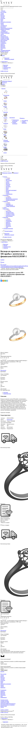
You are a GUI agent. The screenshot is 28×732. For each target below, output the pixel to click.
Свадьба (13, 265)
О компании (3, 690)
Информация (4, 697)
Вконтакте (5, 65)
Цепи (24, 265)
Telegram (5, 66)
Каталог (8, 179)
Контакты (3, 693)
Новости (3, 691)
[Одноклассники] (3, 281)
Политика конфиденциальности (8, 703)
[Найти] (2, 9)
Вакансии (3, 692)
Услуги (2, 707)
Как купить (8, 211)
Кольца (5, 265)
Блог (2, 696)
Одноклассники (7, 67)
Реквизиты (3, 695)
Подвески (17, 265)
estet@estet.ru (5, 61)
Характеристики (7, 393)
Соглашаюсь (4, 729)
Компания (8, 219)
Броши (8, 267)
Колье (21, 265)
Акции (11, 267)
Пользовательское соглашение (8, 704)
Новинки (21, 267)
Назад (8, 178)
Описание (5, 392)
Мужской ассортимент (6, 683)
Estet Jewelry (3, 370)
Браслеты (9, 265)
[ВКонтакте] (1, 281)
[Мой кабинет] (1, 174)
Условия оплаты (4, 699)
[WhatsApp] (5, 281)
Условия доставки (5, 701)
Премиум (8, 203)
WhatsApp (5, 68)
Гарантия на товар (5, 702)
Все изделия (3, 674)
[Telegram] (7, 281)
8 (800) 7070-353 (4, 51)
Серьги (2, 265)
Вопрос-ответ (4, 706)
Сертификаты (16, 267)
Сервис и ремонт (4, 709)
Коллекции (8, 197)
